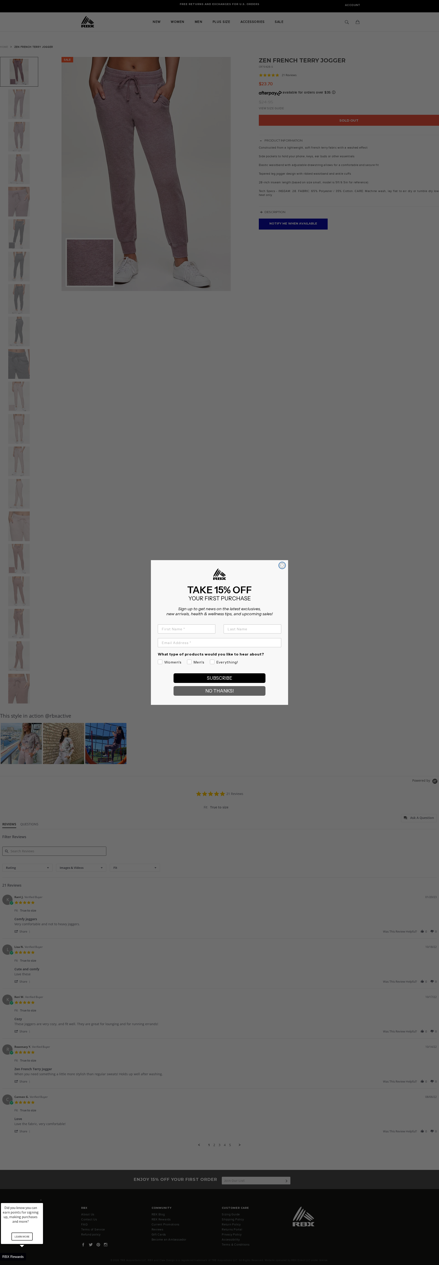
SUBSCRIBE (219, 678)
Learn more (22, 1236)
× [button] (41, 1200)
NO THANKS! (219, 691)
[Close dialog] (282, 565)
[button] (27, 1256)
